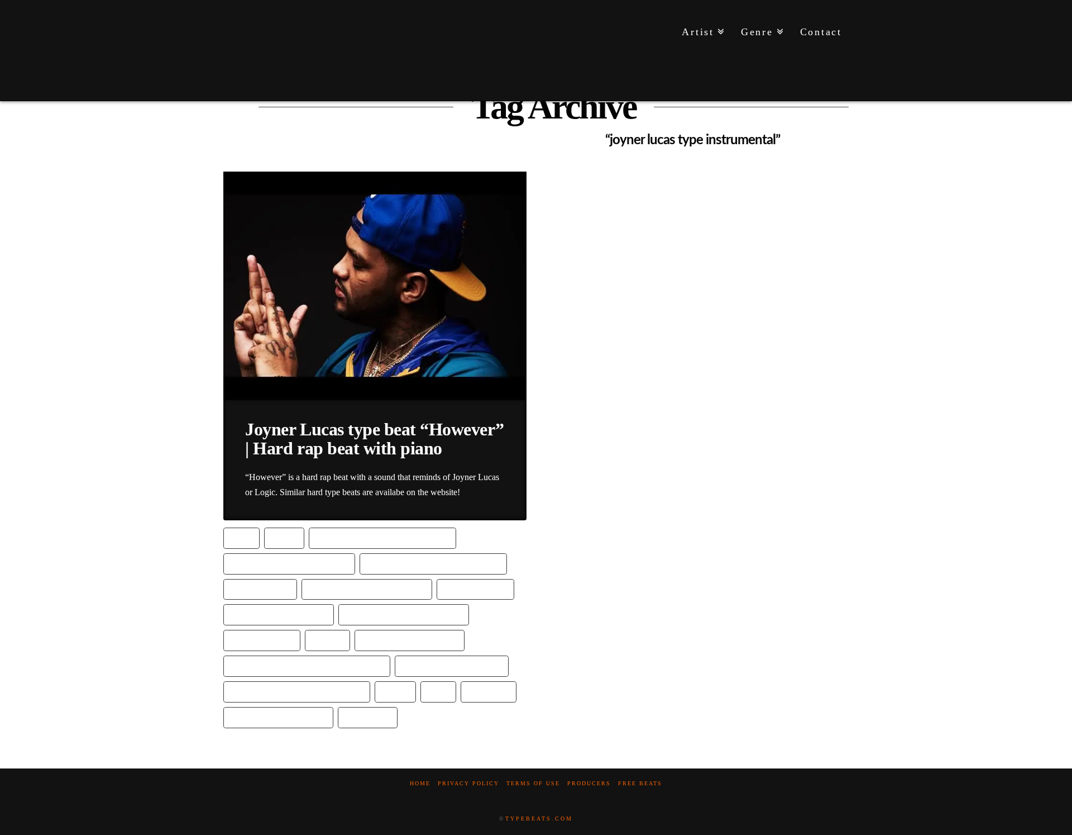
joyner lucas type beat (409, 639)
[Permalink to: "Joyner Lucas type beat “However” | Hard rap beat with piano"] (375, 286)
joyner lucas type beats (452, 665)
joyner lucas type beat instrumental (306, 665)
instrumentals (261, 639)
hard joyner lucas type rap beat (433, 563)
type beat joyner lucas (278, 717)
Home (420, 783)
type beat (489, 691)
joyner (327, 639)
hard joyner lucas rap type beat (382, 537)
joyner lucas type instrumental (296, 691)
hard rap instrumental (278, 614)
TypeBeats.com (539, 818)
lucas (395, 691)
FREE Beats (640, 783)
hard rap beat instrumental (366, 589)
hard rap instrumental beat (403, 614)
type (438, 691)
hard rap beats (475, 589)
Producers (589, 783)
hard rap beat (260, 589)
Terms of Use (533, 783)
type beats (368, 717)
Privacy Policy (468, 783)
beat (241, 537)
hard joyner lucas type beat (289, 563)
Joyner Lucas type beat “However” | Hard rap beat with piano (374, 438)
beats (284, 537)
